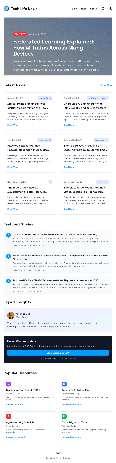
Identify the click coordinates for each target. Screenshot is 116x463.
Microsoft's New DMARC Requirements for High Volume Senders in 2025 (55, 280)
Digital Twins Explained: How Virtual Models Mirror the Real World (27, 108)
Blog (74, 8)
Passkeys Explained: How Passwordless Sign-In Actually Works (27, 150)
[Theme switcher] (110, 9)
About (93, 8)
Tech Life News (53, 458)
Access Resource (14, 404)
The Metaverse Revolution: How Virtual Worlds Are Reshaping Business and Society (85, 192)
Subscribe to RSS (60, 352)
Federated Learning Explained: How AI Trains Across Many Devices (54, 47)
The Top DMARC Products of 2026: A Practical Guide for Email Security (85, 150)
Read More (12, 125)
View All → (106, 85)
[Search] (103, 9)
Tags (83, 8)
